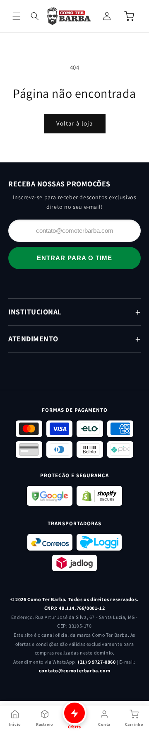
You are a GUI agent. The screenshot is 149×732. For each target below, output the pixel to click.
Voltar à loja (74, 123)
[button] (16, 16)
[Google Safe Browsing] (49, 496)
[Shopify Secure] (99, 496)
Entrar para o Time (74, 257)
